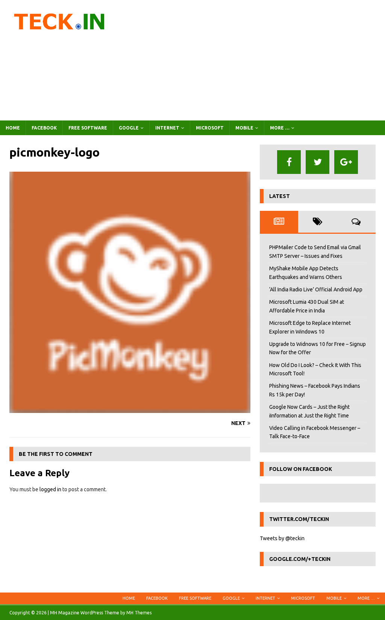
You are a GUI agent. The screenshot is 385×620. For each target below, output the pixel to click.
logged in (50, 489)
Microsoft (210, 127)
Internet (167, 127)
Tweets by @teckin (282, 538)
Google (129, 127)
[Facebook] (289, 162)
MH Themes (139, 612)
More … (280, 127)
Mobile (244, 127)
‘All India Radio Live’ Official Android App (315, 289)
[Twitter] (317, 162)
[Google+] (346, 162)
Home (13, 127)
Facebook (44, 127)
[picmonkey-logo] (129, 409)
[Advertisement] (254, 60)
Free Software (87, 127)
